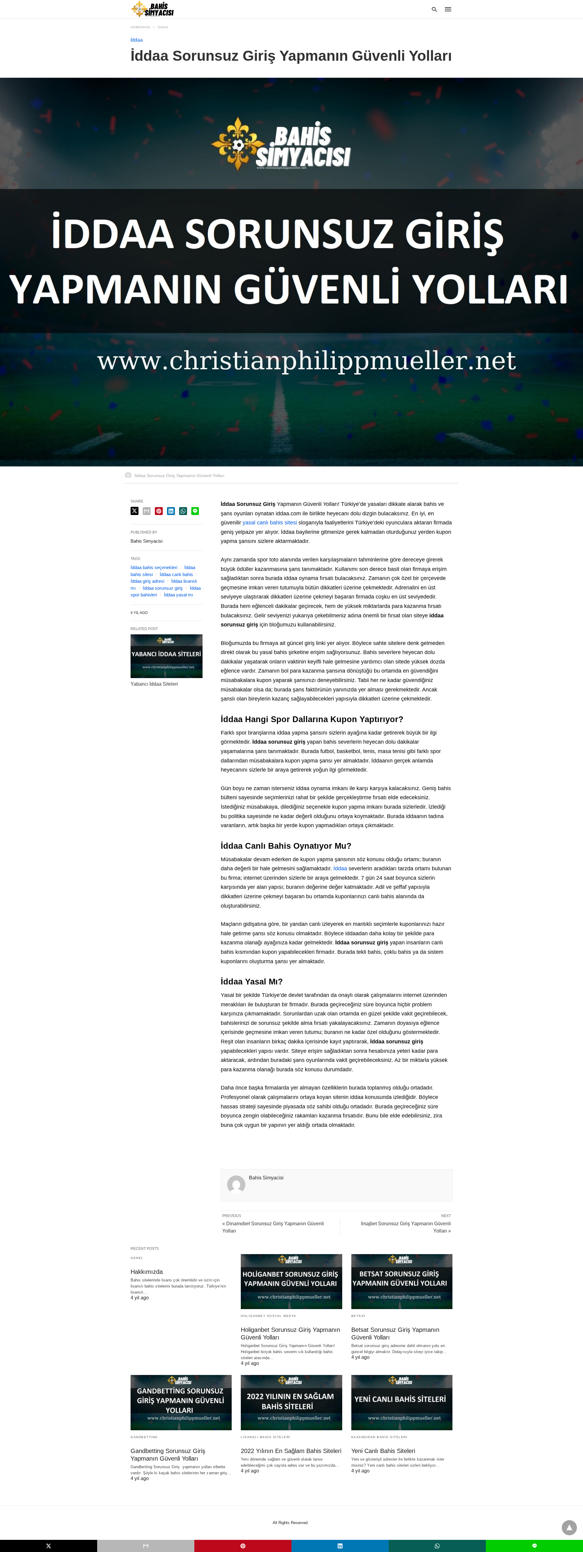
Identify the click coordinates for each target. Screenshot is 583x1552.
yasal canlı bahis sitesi (270, 523)
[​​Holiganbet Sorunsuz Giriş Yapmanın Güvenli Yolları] (291, 1281)
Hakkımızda (147, 1271)
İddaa (163, 27)
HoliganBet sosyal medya (268, 1316)
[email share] (147, 511)
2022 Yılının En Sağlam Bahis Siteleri (291, 1451)
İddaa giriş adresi (147, 581)
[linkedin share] (171, 511)
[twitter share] (134, 511)
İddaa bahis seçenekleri (154, 567)
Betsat (358, 1316)
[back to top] (569, 1527)
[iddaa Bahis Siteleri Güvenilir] (156, 8)
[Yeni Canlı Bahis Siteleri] (401, 1402)
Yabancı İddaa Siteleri (154, 684)
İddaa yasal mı (178, 594)
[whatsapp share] (183, 511)
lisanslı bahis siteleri (266, 1437)
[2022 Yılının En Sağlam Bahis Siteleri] (291, 1402)
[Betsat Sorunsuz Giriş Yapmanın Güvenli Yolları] (401, 1281)
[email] (145, 1546)
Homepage (141, 27)
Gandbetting (144, 1437)
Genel (137, 1258)
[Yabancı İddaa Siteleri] (167, 656)
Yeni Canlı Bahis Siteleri (383, 1451)
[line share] (195, 511)
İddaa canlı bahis (176, 574)
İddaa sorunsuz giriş (163, 588)
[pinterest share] (159, 511)
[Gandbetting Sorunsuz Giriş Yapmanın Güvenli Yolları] (181, 1402)
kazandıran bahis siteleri (379, 1437)
